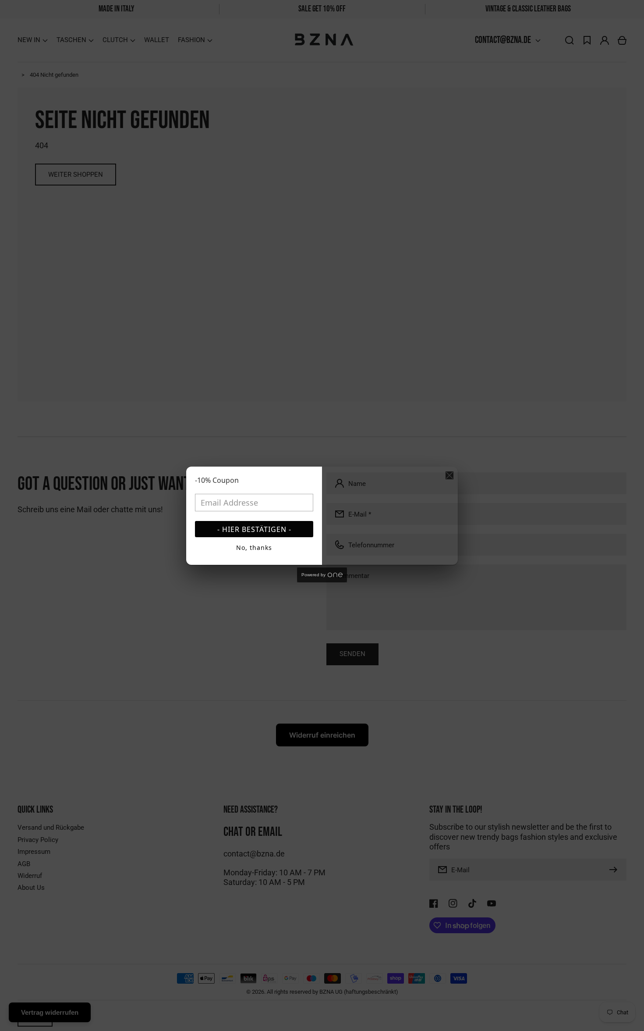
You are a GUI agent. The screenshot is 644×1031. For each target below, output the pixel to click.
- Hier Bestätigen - (254, 529)
